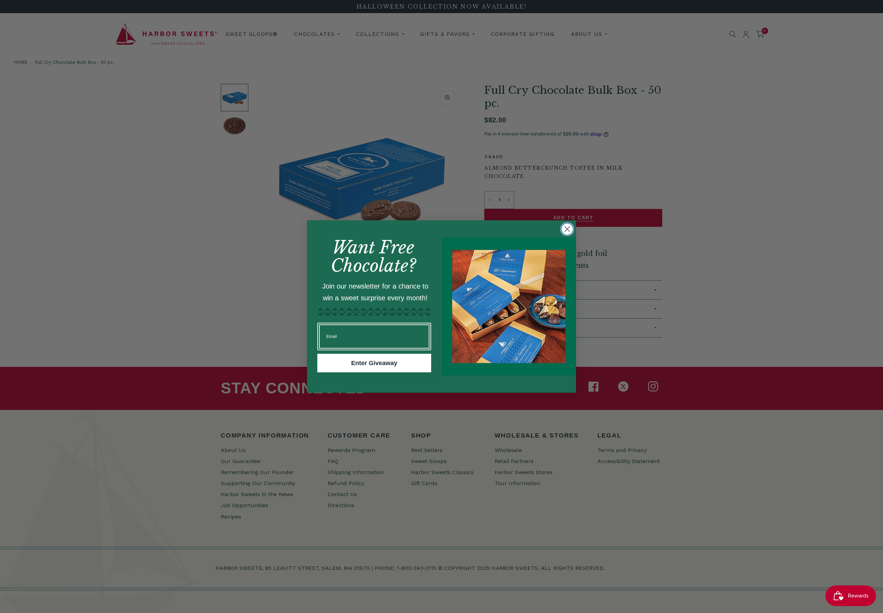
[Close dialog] (567, 229)
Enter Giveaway (374, 363)
